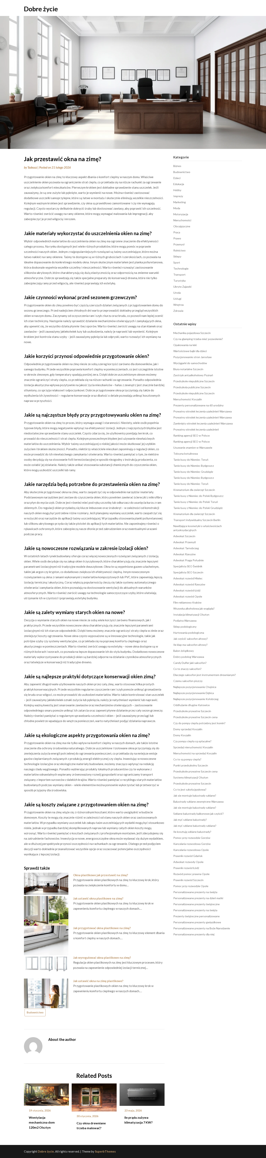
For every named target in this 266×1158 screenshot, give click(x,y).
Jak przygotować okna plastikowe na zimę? (102, 928)
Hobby (177, 190)
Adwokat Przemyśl (184, 542)
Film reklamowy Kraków (187, 602)
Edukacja (178, 184)
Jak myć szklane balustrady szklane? (194, 825)
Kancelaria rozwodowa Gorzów (192, 843)
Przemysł (179, 244)
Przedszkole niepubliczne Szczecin (194, 381)
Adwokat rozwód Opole (187, 596)
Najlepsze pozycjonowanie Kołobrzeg (195, 699)
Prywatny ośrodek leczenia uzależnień (196, 429)
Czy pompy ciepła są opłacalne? (192, 741)
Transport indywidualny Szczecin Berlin (196, 520)
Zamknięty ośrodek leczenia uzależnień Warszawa (203, 423)
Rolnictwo (179, 250)
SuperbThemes (105, 1151)
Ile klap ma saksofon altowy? (190, 644)
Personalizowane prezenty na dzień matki (198, 898)
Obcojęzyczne (181, 226)
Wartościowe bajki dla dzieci (190, 351)
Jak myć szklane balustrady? (190, 819)
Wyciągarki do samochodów (190, 363)
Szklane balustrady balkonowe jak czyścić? (198, 813)
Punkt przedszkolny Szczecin (190, 765)
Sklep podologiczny (184, 626)
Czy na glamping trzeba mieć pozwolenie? (198, 339)
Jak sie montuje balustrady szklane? (194, 795)
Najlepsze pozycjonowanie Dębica (193, 693)
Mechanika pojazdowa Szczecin (192, 333)
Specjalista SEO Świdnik (187, 566)
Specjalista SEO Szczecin (188, 572)
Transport (179, 274)
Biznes (177, 166)
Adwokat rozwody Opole (188, 862)
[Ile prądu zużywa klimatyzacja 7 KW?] (142, 1093)
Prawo (177, 238)
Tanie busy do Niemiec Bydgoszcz (193, 465)
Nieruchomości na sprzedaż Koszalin (195, 753)
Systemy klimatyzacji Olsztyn (190, 777)
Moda (176, 208)
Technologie (180, 268)
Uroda (177, 292)
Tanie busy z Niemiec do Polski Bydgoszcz (198, 495)
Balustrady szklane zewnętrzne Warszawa (198, 801)
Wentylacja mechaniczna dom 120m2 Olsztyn (42, 1122)
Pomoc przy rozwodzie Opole (190, 886)
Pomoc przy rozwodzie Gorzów (191, 837)
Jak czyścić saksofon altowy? (190, 638)
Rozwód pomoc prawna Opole (191, 874)
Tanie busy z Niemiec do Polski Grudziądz (198, 508)
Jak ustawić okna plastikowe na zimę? (98, 898)
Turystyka (179, 280)
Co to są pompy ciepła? (187, 759)
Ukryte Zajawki (182, 286)
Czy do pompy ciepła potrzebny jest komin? (199, 723)
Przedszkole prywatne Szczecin (192, 711)
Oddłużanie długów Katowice (191, 705)
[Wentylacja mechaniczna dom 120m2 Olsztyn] (46, 1093)
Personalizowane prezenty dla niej (193, 934)
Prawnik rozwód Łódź (186, 868)
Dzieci (177, 178)
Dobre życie (41, 9)
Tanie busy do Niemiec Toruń (190, 459)
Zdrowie (178, 310)
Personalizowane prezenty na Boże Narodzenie (201, 928)
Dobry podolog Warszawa (188, 656)
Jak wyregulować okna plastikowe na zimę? (102, 957)
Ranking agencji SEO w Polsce (191, 435)
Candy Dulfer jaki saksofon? (190, 662)
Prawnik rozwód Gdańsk (188, 856)
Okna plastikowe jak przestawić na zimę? (100, 875)
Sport (176, 262)
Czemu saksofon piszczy (188, 681)
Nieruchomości (182, 220)
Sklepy (177, 256)
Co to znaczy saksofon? (187, 668)
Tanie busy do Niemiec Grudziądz (193, 471)
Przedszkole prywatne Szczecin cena (195, 717)
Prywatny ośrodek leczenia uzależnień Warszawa (202, 411)
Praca (176, 232)
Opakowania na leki (185, 345)
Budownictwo (35, 1012)
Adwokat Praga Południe (188, 560)
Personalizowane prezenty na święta (195, 892)
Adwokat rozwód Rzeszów (189, 584)
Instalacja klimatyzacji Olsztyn (191, 614)
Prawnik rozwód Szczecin (188, 880)
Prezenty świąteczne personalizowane (196, 916)
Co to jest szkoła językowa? (189, 789)
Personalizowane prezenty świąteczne (196, 904)
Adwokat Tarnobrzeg (186, 548)
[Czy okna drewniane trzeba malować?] (94, 1096)
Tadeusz (32, 167)
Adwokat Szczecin (184, 536)
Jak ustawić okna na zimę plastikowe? (98, 981)
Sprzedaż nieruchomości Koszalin (193, 747)
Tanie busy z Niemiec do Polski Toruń (195, 501)
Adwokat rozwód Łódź (186, 590)
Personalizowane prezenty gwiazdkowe (197, 922)
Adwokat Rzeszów (184, 554)
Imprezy (178, 196)
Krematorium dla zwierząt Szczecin (194, 489)
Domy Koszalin (182, 735)
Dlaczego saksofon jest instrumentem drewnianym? (204, 675)
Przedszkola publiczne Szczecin (192, 387)
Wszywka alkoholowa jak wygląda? (194, 608)
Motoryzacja (180, 214)
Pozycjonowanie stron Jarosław (192, 357)
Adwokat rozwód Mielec (188, 578)
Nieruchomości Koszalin (187, 399)
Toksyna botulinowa (185, 453)
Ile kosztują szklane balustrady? (192, 831)
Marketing (179, 202)
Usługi (177, 298)
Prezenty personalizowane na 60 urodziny (198, 405)
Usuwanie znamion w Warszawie (192, 447)
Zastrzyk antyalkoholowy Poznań (193, 375)
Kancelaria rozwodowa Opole (191, 849)
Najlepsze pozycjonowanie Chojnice (194, 687)
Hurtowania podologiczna (188, 632)
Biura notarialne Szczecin (188, 369)
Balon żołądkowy (183, 650)
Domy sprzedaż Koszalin (187, 729)
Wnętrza (178, 304)
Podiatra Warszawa (184, 620)
